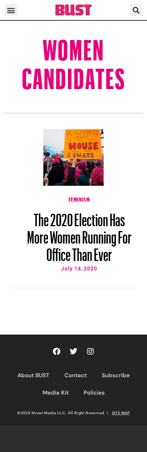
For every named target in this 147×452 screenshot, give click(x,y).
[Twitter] (73, 351)
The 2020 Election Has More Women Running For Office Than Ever (79, 233)
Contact (75, 375)
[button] (11, 10)
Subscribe (116, 375)
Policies (94, 392)
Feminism (79, 198)
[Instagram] (90, 351)
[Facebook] (56, 351)
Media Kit (56, 392)
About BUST (33, 375)
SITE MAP (121, 412)
